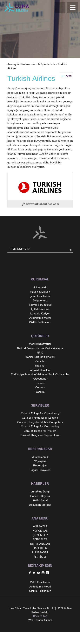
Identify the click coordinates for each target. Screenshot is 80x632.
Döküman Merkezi (40, 504)
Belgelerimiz (40, 300)
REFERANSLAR (40, 543)
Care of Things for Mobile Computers (40, 422)
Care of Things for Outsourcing (40, 426)
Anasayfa (13, 64)
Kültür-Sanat (40, 500)
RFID (40, 352)
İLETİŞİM (40, 556)
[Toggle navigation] (72, 7)
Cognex (40, 387)
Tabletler (40, 365)
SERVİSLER (40, 539)
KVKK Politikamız (40, 582)
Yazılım (40, 391)
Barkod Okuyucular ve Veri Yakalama (40, 348)
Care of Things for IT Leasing (40, 417)
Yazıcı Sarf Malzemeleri (40, 356)
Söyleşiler (40, 461)
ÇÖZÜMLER (40, 535)
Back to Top (40, 616)
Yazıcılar (40, 361)
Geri (69, 75)
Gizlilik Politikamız (40, 322)
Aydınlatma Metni (40, 317)
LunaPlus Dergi (40, 491)
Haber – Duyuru (40, 496)
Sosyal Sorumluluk (40, 304)
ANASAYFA (40, 526)
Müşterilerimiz (46, 64)
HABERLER (40, 548)
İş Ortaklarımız (40, 309)
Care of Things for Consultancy (40, 413)
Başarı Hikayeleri (40, 469)
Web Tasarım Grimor (40, 620)
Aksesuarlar (40, 378)
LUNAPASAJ (40, 552)
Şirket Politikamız (40, 296)
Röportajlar (40, 465)
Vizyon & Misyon (40, 291)
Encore (40, 383)
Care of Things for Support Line (40, 435)
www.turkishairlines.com (42, 203)
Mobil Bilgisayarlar (40, 343)
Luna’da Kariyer (40, 313)
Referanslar (28, 64)
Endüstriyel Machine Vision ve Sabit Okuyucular (40, 374)
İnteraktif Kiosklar (40, 370)
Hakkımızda (40, 287)
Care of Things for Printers (40, 430)
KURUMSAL (40, 530)
